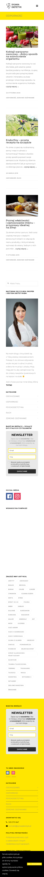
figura (26, 602)
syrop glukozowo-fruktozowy (16, 654)
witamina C (26, 677)
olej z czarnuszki (16, 632)
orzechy (30, 640)
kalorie (11, 610)
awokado (24, 581)
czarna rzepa (27, 593)
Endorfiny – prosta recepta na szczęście (18, 141)
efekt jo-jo (13, 602)
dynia (20, 598)
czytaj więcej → (12, 87)
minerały (23, 619)
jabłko (21, 606)
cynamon (12, 593)
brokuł (22, 585)
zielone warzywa (16, 685)
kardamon (24, 610)
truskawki (25, 668)
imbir (10, 606)
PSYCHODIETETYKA (14, 407)
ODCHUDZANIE (13, 396)
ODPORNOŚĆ (11, 98)
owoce (11, 644)
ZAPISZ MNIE (22, 471)
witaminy (12, 681)
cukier (32, 589)
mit (33, 619)
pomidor (12, 649)
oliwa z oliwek (15, 640)
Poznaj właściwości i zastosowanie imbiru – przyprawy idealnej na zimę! (20, 224)
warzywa (12, 677)
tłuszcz (11, 672)
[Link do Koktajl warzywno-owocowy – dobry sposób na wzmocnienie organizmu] (22, 37)
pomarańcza (25, 644)
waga (23, 672)
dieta (10, 598)
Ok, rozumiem (34, 864)
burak (11, 589)
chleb (21, 589)
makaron (25, 615)
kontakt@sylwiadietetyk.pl (20, 826)
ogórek (21, 623)
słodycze (12, 660)
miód (10, 623)
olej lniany (13, 627)
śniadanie (12, 690)
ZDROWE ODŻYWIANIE (25, 98)
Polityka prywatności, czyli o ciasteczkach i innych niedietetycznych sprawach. (18, 840)
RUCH (19, 178)
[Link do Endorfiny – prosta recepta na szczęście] (22, 125)
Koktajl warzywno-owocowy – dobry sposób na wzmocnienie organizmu (22, 55)
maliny (11, 619)
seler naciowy (27, 649)
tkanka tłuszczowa (17, 664)
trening (11, 668)
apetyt (11, 581)
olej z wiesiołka (15, 636)
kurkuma (12, 615)
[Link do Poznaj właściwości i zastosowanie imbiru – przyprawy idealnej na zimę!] (22, 205)
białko (11, 585)
